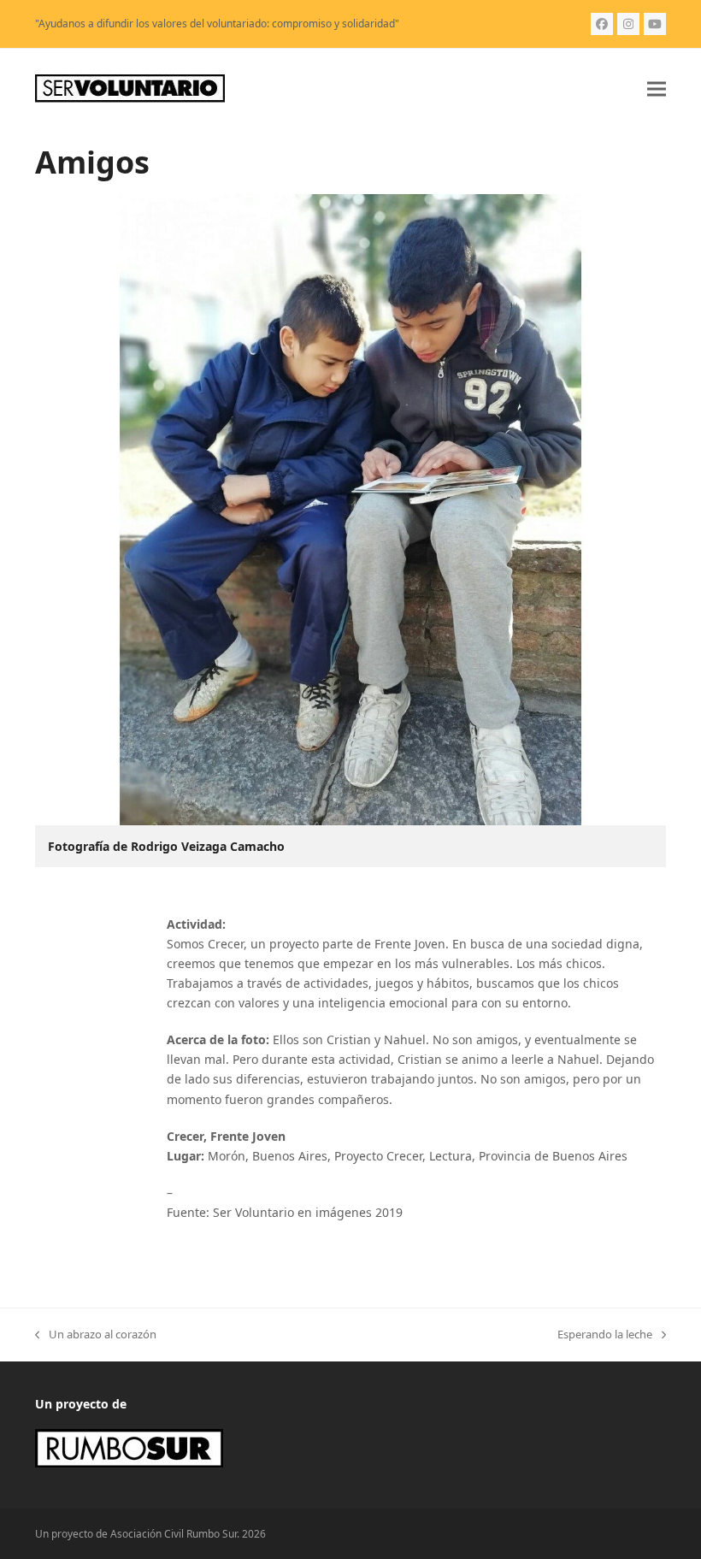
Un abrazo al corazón (95, 1334)
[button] (656, 88)
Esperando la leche (604, 1334)
